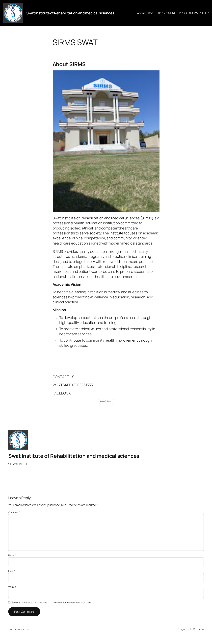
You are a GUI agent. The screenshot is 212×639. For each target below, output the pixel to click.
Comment (14, 512)
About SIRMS (145, 13)
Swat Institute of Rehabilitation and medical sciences (70, 13)
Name (12, 555)
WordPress (198, 629)
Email (11, 571)
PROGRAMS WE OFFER (194, 13)
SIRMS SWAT (106, 401)
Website (12, 586)
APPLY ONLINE (166, 13)
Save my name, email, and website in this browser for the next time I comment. (52, 602)
